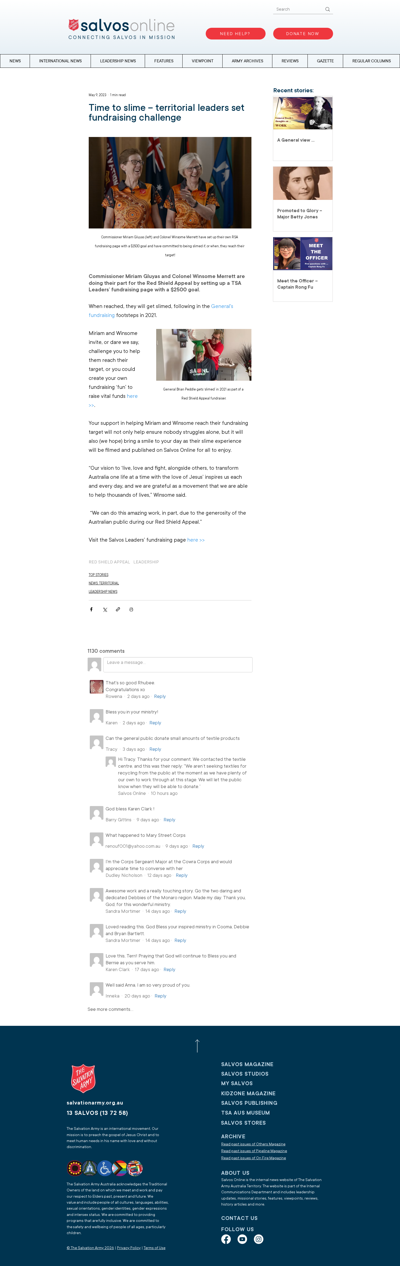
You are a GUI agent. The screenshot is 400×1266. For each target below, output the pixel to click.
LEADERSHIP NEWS (103, 592)
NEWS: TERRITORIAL (104, 583)
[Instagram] (258, 1239)
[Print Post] (131, 609)
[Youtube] (242, 1239)
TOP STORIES (98, 575)
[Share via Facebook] (91, 609)
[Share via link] (118, 609)
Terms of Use (154, 1247)
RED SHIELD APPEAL (109, 562)
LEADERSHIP (146, 562)
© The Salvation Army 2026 (90, 1247)
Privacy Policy (129, 1247)
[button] (371, 61)
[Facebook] (226, 1239)
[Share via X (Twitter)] (104, 609)
